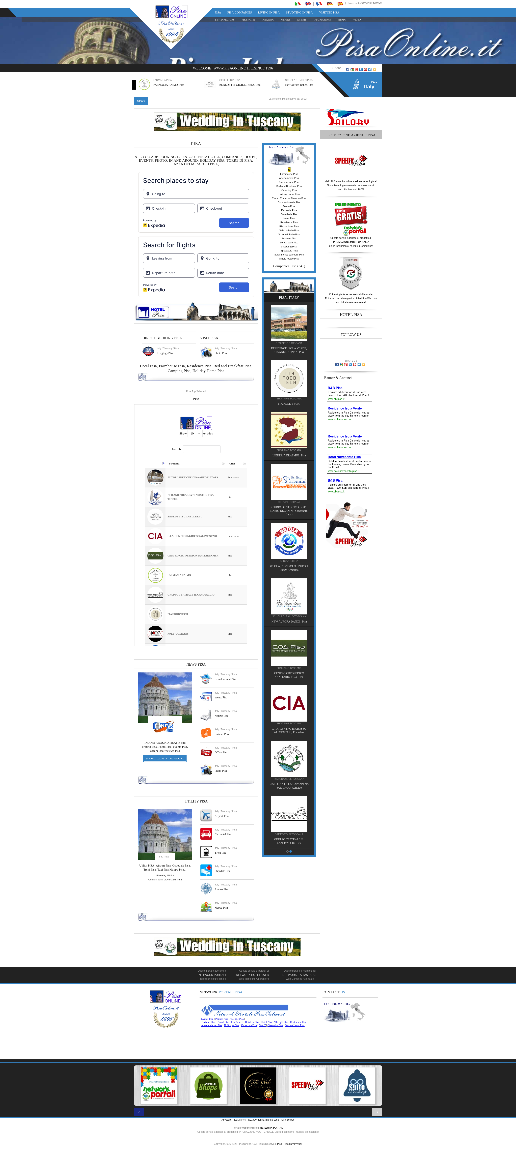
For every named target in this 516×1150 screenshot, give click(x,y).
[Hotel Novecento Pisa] (289, 436)
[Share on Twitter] (369, 69)
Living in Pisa (269, 12)
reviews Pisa (222, 734)
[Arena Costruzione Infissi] (289, 754)
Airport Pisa (222, 816)
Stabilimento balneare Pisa (289, 254)
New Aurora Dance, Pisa (233, 84)
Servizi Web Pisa (289, 242)
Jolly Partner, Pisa (295, 84)
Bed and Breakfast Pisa (232, 366)
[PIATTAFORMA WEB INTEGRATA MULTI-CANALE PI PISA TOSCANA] (307, 1085)
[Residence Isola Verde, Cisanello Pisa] (289, 809)
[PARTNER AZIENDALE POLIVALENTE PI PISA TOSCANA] (208, 1085)
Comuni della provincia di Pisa (165, 879)
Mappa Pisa (221, 907)
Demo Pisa (289, 206)
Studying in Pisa (299, 12)
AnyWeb (226, 1119)
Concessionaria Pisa (289, 202)
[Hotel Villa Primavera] (289, 384)
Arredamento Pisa (289, 178)
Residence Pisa (199, 366)
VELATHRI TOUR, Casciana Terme (289, 569)
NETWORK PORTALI (271, 1127)
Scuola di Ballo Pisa (289, 234)
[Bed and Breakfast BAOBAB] (289, 329)
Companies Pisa (284, 266)
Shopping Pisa (289, 246)
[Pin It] (365, 69)
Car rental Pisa (223, 834)
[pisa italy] (308, 4)
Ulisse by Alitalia (165, 875)
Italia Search (287, 1119)
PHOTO (342, 19)
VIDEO (357, 19)
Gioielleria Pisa (289, 214)
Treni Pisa (220, 852)
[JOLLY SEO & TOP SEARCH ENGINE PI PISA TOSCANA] (258, 1085)
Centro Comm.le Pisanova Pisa (289, 198)
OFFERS (285, 19)
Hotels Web (272, 1119)
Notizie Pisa (221, 715)
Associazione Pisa (289, 182)
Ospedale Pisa (222, 871)
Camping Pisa (179, 370)
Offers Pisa (221, 752)
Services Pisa (289, 238)
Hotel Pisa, (149, 366)
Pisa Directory (225, 19)
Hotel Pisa (289, 218)
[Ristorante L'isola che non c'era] (289, 698)
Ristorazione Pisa (289, 226)
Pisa (218, 12)
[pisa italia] (297, 4)
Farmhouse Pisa (172, 366)
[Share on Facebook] (347, 69)
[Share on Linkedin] (361, 69)
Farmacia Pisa (289, 210)
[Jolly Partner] (289, 647)
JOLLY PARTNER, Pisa (289, 672)
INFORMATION (322, 19)
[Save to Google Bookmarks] (352, 69)
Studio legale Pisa (289, 258)
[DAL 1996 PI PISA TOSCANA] (159, 1085)
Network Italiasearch (299, 974)
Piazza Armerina (255, 1119)
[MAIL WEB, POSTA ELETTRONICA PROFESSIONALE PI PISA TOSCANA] (357, 1085)
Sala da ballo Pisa (289, 230)
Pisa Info (268, 19)
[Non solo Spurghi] (289, 595)
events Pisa (221, 697)
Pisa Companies (239, 12)
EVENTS (302, 19)
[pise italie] (319, 4)
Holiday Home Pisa (208, 370)
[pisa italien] (329, 4)
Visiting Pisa (329, 12)
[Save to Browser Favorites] (374, 69)
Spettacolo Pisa (289, 250)
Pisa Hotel (248, 19)
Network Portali (371, 3)
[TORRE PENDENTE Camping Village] (289, 488)
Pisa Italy (289, 1144)
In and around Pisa (225, 679)
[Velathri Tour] (289, 543)
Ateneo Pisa (221, 889)
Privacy (298, 1144)
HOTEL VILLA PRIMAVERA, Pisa (289, 410)
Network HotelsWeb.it (254, 974)
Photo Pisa (221, 770)
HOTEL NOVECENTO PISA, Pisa (289, 461)
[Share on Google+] (356, 69)
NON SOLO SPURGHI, (289, 620)
